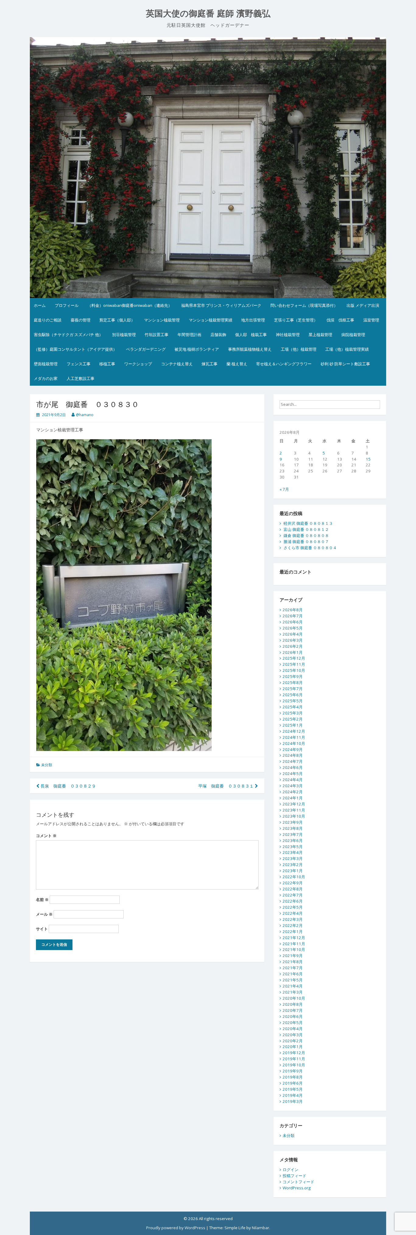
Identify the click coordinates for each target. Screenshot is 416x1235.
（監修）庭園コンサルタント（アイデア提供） (75, 349)
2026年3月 (293, 640)
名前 (42, 899)
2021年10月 (294, 949)
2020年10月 (294, 998)
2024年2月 (293, 792)
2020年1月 (293, 1046)
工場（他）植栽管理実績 (347, 349)
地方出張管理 (253, 320)
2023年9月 (293, 822)
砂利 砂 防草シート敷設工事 (345, 364)
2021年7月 (293, 967)
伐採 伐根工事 (340, 320)
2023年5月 (293, 846)
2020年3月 (293, 1034)
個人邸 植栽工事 (251, 334)
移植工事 (107, 364)
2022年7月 (293, 895)
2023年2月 (293, 864)
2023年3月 (293, 858)
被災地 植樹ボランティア (197, 349)
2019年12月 (294, 1052)
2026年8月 (293, 609)
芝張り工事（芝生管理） (296, 320)
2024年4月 (293, 779)
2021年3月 (293, 992)
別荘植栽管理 (124, 334)
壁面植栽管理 (46, 364)
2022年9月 (293, 883)
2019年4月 (293, 1095)
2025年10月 (294, 670)
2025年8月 (293, 682)
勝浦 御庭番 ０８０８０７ (306, 541)
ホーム (40, 305)
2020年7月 (293, 1010)
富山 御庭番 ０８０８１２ (306, 529)
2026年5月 (293, 628)
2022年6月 (293, 901)
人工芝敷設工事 (80, 378)
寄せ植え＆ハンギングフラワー (284, 364)
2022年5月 (293, 907)
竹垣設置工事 (156, 334)
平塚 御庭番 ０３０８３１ (226, 786)
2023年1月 (293, 870)
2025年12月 (294, 658)
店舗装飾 (218, 334)
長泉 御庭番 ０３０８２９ (67, 786)
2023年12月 (294, 804)
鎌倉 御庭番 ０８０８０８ (306, 535)
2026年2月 (293, 646)
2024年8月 (293, 755)
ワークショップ (138, 364)
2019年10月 (294, 1065)
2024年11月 (294, 737)
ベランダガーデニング (146, 349)
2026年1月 (293, 652)
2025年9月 (293, 676)
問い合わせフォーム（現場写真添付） (304, 305)
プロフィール (67, 305)
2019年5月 (293, 1089)
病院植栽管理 (353, 334)
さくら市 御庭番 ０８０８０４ (310, 547)
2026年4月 (293, 634)
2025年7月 (293, 688)
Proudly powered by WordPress (175, 1227)
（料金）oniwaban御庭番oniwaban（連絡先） (129, 305)
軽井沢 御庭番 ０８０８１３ (308, 523)
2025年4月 (293, 707)
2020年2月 (293, 1041)
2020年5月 (293, 1022)
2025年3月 (293, 713)
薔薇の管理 (80, 320)
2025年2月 (293, 719)
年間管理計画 (189, 334)
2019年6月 (293, 1083)
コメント (46, 835)
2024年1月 (293, 798)
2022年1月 (293, 931)
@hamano (84, 414)
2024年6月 (293, 767)
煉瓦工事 (209, 364)
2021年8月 (293, 961)
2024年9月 (293, 749)
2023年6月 (293, 840)
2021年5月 (293, 980)
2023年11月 (294, 810)
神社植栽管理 (288, 334)
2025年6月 (293, 694)
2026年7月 (293, 616)
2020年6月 (293, 1016)
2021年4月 (293, 986)
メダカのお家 (46, 378)
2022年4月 (293, 913)
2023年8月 (293, 828)
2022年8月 (293, 889)
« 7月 (284, 489)
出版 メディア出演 (363, 305)
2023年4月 (293, 852)
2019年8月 (293, 1077)
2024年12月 (294, 731)
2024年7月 (293, 761)
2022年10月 (294, 876)
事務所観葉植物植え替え (250, 349)
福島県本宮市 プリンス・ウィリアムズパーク (221, 305)
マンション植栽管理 (162, 320)
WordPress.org (297, 1188)
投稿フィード (294, 1175)
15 (368, 459)
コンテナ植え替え (177, 364)
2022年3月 (293, 919)
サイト (42, 929)
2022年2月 (293, 925)
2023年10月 (294, 816)
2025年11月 (294, 664)
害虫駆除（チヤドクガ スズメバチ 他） (68, 334)
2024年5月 (293, 773)
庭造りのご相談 (48, 320)
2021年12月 (294, 937)
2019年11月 (294, 1058)
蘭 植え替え (237, 364)
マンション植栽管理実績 (210, 320)
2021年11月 (294, 943)
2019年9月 (293, 1071)
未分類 (46, 764)
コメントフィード (298, 1181)
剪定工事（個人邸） (117, 320)
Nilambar (260, 1227)
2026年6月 (293, 622)
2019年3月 (293, 1101)
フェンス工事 (78, 364)
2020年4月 (293, 1028)
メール (44, 914)
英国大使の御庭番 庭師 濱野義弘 (208, 13)
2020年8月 (293, 1004)
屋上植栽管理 (320, 334)
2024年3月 (293, 785)
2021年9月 (293, 955)
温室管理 (371, 320)
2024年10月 (294, 743)
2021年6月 (293, 974)
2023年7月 (293, 834)
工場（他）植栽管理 (298, 349)
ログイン (290, 1169)
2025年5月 (293, 700)
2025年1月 (293, 725)
